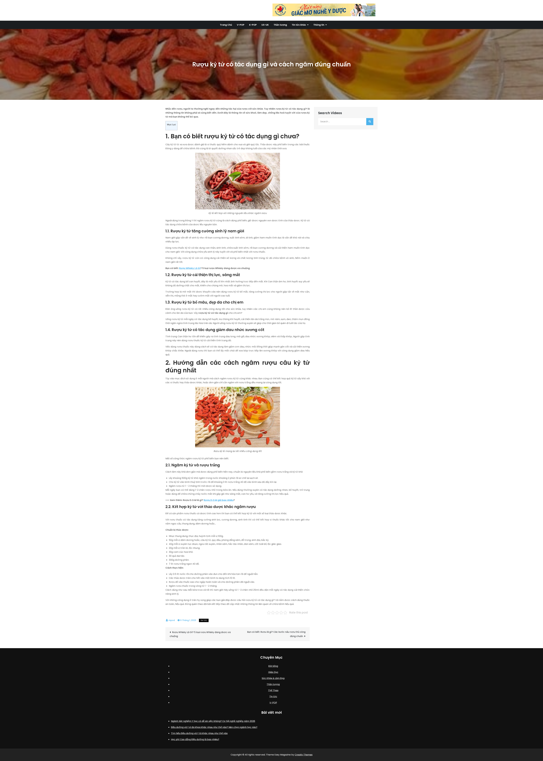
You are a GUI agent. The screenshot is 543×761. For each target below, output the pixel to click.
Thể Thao (273, 690)
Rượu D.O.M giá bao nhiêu (218, 500)
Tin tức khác (299, 24)
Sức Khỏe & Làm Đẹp (273, 678)
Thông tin (318, 24)
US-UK (265, 24)
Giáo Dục (273, 672)
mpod (172, 620)
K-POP (253, 24)
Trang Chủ (226, 24)
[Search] (369, 121)
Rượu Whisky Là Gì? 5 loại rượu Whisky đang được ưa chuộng (200, 634)
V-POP (240, 24)
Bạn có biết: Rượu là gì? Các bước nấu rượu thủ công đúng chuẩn (276, 634)
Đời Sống (273, 666)
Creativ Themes (304, 754)
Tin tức (203, 620)
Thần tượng (280, 24)
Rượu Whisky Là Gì (190, 268)
